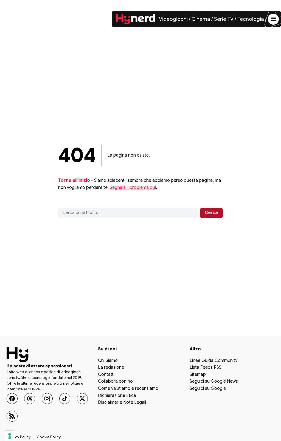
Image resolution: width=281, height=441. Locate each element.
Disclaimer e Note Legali (122, 402)
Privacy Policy (18, 436)
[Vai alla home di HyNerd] (136, 19)
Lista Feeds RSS (205, 367)
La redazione (111, 367)
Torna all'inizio (74, 180)
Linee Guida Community (213, 360)
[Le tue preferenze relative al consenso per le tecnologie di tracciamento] (9, 436)
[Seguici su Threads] (29, 398)
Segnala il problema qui (133, 187)
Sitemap (198, 374)
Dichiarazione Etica (117, 395)
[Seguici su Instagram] (47, 398)
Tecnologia (250, 19)
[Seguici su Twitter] (82, 398)
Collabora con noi (116, 381)
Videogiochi (173, 19)
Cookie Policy (49, 436)
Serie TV (224, 19)
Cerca (211, 212)
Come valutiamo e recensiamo (128, 388)
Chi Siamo (108, 360)
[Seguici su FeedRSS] (12, 415)
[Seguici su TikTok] (64, 398)
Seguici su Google (208, 388)
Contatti (106, 374)
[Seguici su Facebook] (12, 398)
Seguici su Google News (214, 381)
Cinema (201, 19)
